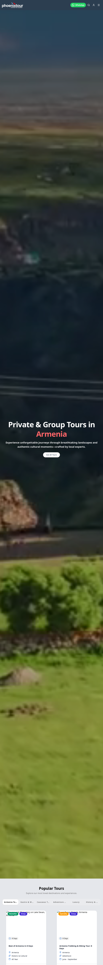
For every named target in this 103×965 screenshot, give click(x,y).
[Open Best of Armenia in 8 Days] (26, 926)
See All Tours (51, 455)
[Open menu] (98, 5)
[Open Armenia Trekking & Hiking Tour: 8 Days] (77, 926)
